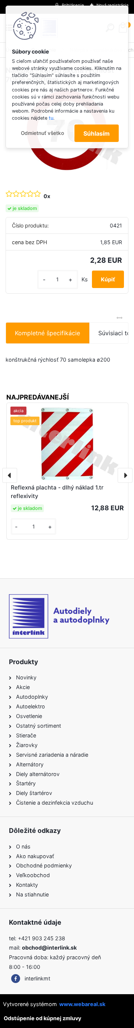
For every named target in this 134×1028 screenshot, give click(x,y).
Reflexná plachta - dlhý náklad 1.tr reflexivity (57, 492)
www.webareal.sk (82, 1004)
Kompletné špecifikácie (47, 333)
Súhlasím (96, 133)
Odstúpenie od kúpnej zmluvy (42, 1018)
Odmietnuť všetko (42, 133)
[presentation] (9, 475)
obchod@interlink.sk (49, 947)
